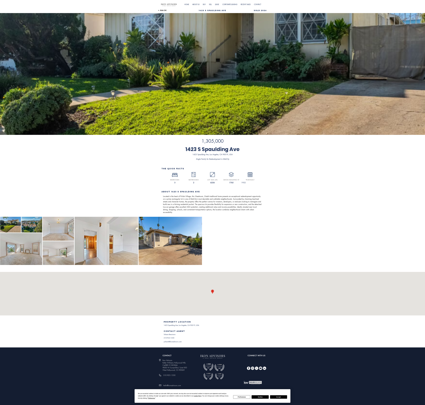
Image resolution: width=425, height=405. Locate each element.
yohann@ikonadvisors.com (173, 342)
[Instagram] (252, 368)
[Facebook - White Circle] (248, 368)
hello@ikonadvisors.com (172, 385)
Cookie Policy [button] (197, 396)
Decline (260, 397)
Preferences (242, 397)
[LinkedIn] (264, 368)
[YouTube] (260, 368)
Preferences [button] (151, 398)
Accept (278, 397)
